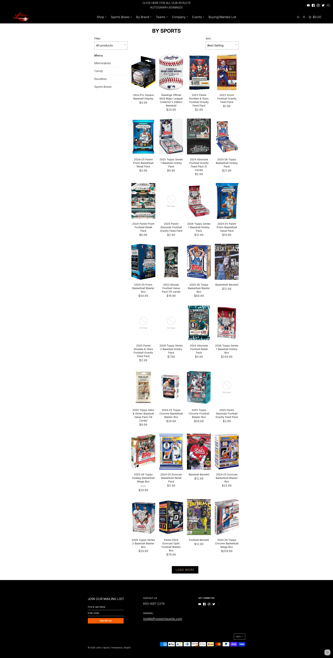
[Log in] (304, 17)
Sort (208, 38)
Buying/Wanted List (222, 17)
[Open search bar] (298, 17)
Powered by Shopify (121, 647)
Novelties (100, 79)
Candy (98, 71)
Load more (185, 569)
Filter (97, 38)
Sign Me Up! (106, 620)
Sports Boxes (103, 86)
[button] (110, 45)
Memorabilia (102, 63)
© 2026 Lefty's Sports (98, 647)
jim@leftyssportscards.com (162, 619)
